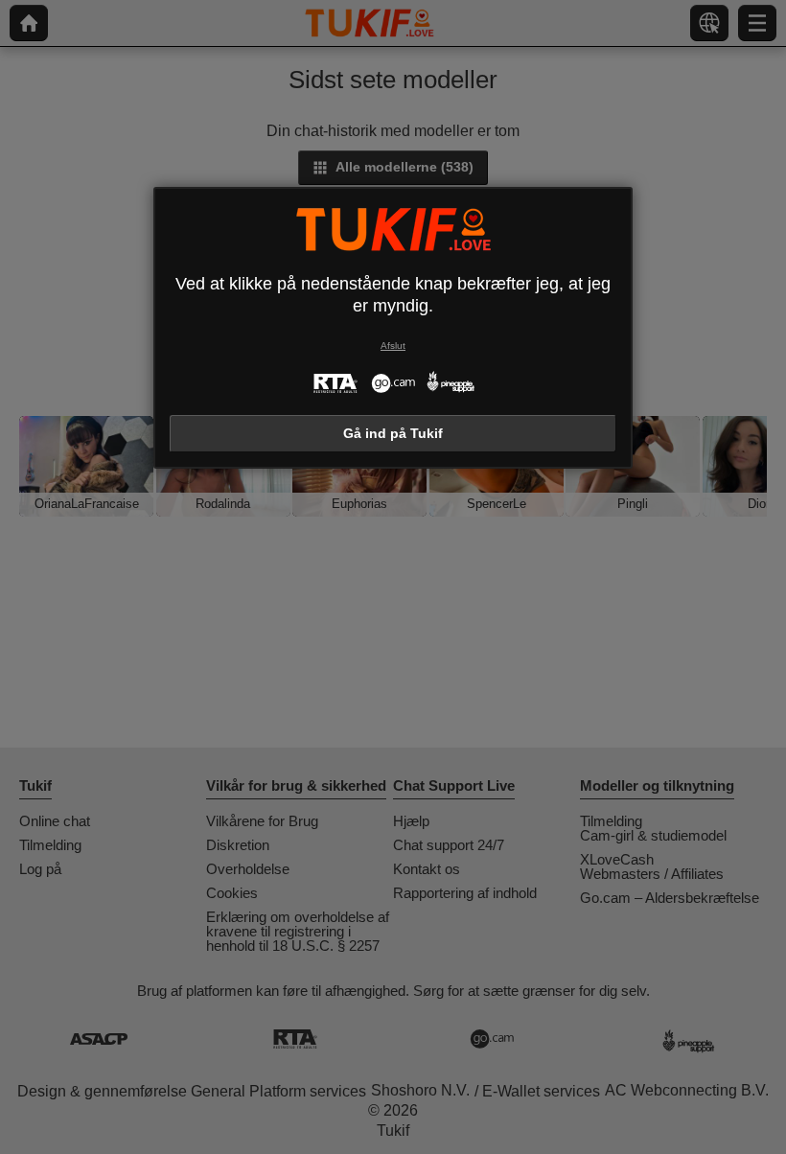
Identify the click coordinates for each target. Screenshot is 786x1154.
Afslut (393, 345)
